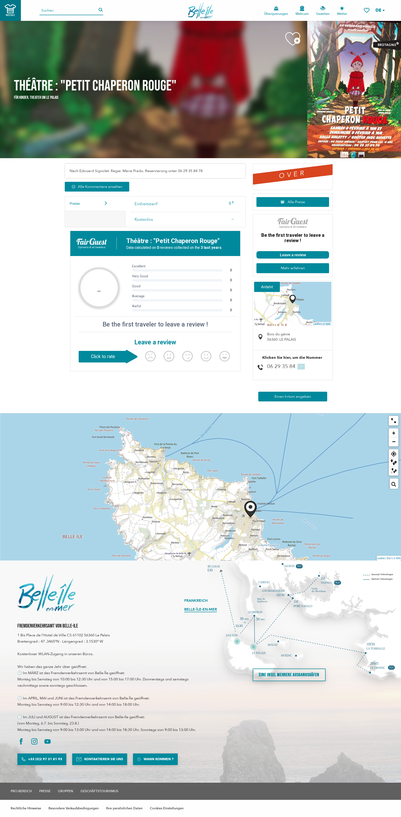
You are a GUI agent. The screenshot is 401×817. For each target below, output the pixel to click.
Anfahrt (267, 286)
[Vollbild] (393, 421)
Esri (389, 558)
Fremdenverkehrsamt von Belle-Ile (47, 626)
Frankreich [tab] (196, 600)
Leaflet (317, 324)
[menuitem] (200, 10)
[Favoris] (366, 10)
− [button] (393, 441)
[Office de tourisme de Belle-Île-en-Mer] (46, 592)
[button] (379, 10)
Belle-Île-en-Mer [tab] (200, 609)
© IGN (326, 324)
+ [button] (393, 433)
